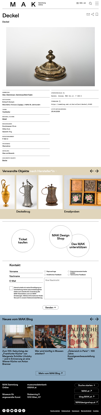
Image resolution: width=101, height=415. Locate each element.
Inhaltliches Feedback (54, 274)
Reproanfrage (51, 271)
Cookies (96, 411)
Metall (4, 119)
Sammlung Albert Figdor (24, 95)
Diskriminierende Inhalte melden (78, 272)
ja (85, 3)
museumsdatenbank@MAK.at (37, 386)
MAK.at (85, 391)
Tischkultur (6, 112)
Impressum (75, 411)
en (81, 3)
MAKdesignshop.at (85, 402)
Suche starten (85, 385)
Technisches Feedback (78, 274)
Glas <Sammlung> (8, 95)
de (77, 3)
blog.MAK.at (85, 396)
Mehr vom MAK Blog (49, 373)
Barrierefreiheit (86, 411)
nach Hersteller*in (42, 171)
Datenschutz (65, 411)
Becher (4, 160)
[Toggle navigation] (97, 3)
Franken (20, 105)
